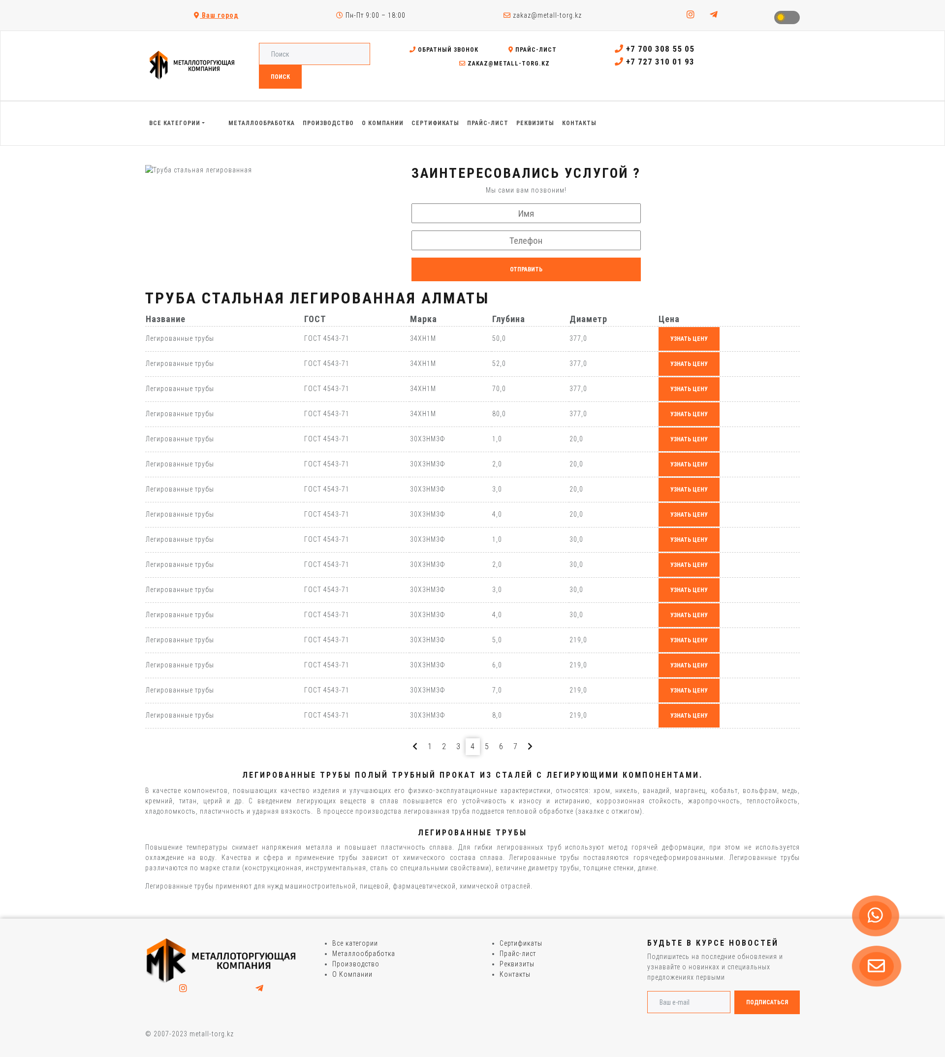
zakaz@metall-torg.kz (546, 15)
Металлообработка (363, 954)
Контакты (515, 974)
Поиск (280, 76)
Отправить (526, 269)
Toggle (787, 17)
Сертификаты (521, 943)
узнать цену (689, 338)
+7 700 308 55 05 (659, 49)
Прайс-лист (535, 49)
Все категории (355, 943)
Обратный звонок (447, 49)
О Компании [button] (383, 123)
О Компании (352, 974)
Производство (355, 964)
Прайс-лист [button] (487, 123)
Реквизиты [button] (535, 123)
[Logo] (221, 960)
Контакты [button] (579, 123)
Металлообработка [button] (261, 123)
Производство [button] (328, 123)
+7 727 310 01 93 (659, 61)
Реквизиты (517, 964)
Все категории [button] (174, 123)
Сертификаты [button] (435, 123)
